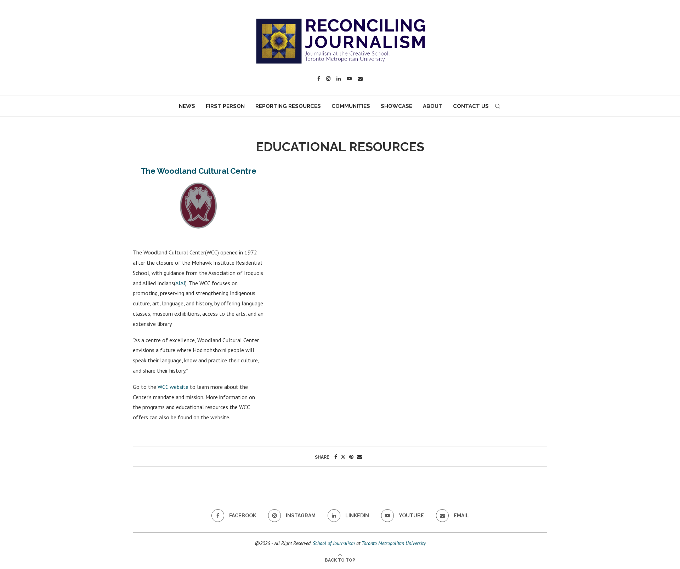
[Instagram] (328, 78)
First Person (225, 106)
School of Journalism (334, 543)
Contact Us (471, 106)
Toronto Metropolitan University (394, 543)
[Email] (360, 78)
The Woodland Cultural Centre (198, 171)
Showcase (396, 106)
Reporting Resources (288, 106)
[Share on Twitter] (343, 457)
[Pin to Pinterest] (351, 457)
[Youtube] (349, 78)
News (187, 106)
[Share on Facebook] (335, 457)
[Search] (497, 106)
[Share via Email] (359, 457)
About (432, 106)
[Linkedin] (338, 78)
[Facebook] (318, 78)
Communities (351, 106)
